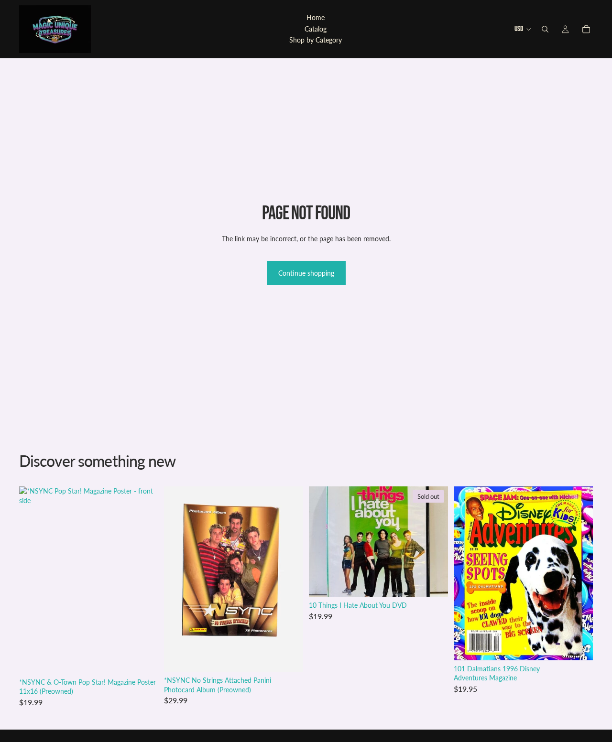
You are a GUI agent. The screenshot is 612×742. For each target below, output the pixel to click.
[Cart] (586, 29)
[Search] (545, 29)
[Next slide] (578, 573)
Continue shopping (306, 273)
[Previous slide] (468, 573)
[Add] (143, 658)
